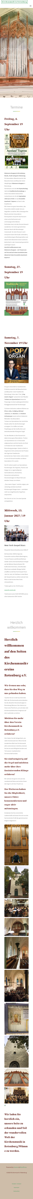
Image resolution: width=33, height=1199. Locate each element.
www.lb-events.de (9, 590)
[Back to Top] (16, 1182)
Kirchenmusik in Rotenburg (14, 2)
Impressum (16, 1187)
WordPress (23, 1167)
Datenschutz (16, 1191)
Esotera (15, 1167)
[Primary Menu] (30, 6)
